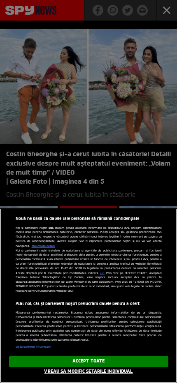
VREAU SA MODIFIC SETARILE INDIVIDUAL (88, 371)
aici (102, 273)
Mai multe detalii (43, 246)
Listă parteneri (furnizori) (33, 346)
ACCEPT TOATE (88, 361)
